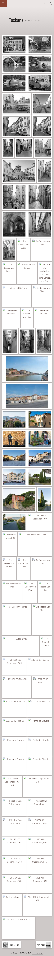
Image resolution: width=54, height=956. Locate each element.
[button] (4, 951)
